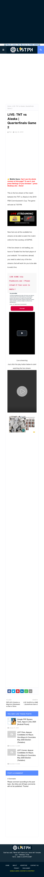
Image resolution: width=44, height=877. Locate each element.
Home (9, 106)
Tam (10, 132)
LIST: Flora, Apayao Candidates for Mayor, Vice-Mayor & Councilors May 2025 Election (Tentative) (26, 737)
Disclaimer (26, 868)
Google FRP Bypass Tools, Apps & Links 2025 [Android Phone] (26, 721)
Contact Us (34, 865)
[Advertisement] (22, 22)
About (15, 865)
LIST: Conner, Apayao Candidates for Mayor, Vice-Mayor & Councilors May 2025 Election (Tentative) (26, 755)
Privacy (16, 868)
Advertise (23, 865)
